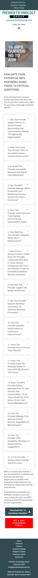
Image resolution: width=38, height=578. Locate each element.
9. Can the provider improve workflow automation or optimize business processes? (17, 307)
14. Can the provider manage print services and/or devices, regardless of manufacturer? (18, 419)
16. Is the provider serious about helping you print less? (18, 460)
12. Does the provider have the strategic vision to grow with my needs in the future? (18, 366)
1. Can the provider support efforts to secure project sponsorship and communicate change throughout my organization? (18, 128)
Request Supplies (18, 5)
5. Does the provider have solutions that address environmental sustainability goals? (19, 216)
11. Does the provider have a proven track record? (19, 347)
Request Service (18, 2)
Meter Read (19, 8)
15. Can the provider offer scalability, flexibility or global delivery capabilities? (19, 441)
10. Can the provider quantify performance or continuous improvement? (16, 328)
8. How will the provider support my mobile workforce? (17, 287)
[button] (19, 28)
